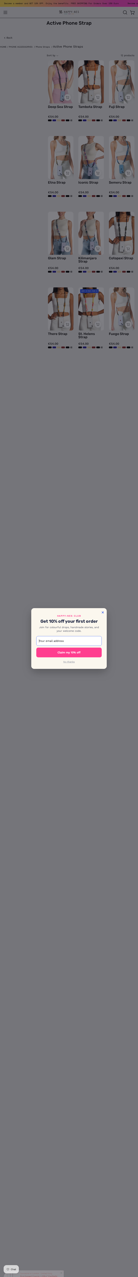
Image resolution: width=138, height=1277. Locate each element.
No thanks (69, 661)
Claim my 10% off (69, 652)
